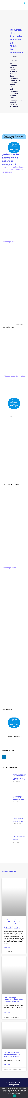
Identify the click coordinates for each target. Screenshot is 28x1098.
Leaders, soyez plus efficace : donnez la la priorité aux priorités (18, 820)
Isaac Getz (8, 417)
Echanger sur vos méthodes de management (14, 147)
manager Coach (12, 484)
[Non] (26, 1092)
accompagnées (7, 709)
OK (14, 1095)
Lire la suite (7, 947)
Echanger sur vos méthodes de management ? (14, 403)
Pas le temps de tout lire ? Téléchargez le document (14, 137)
